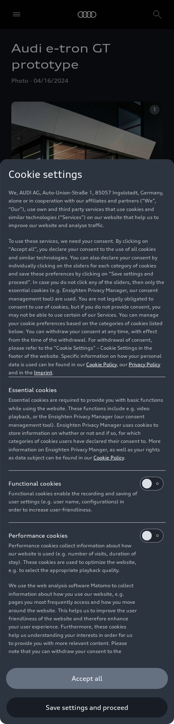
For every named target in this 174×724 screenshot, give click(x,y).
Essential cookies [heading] (32, 389)
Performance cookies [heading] (38, 535)
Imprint (43, 372)
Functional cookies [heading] (34, 483)
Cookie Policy (101, 364)
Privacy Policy (144, 364)
